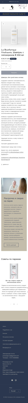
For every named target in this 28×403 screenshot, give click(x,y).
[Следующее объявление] (25, 1)
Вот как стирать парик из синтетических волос (14, 281)
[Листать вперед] (17, 304)
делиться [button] (5, 164)
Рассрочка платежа (8, 337)
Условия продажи (8, 340)
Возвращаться (7, 347)
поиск (4, 326)
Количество (4, 63)
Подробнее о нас (7, 330)
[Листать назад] (10, 304)
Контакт (5, 333)
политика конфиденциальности (12, 344)
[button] (3, 8)
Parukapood (10, 397)
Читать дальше (11, 245)
